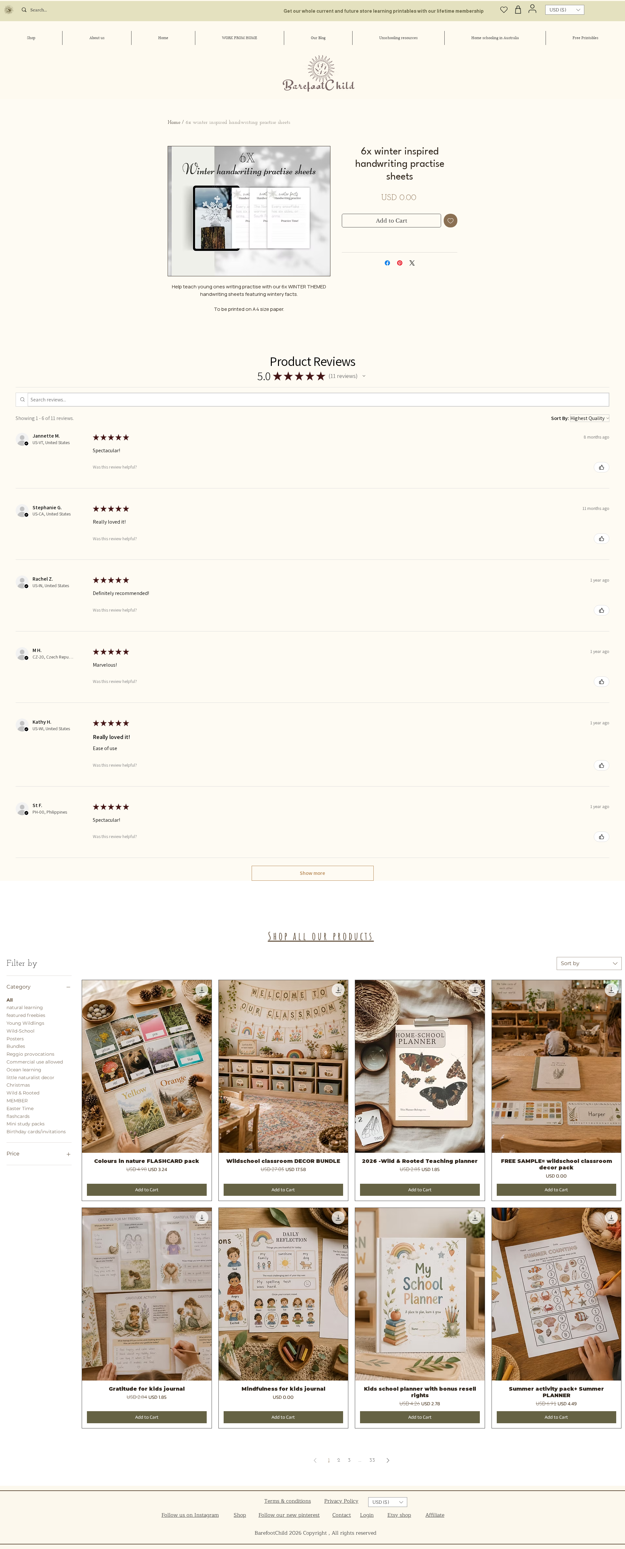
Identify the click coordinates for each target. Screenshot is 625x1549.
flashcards (18, 1116)
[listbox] (564, 10)
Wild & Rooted (23, 1093)
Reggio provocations (30, 1054)
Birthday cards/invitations (36, 1132)
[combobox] (589, 963)
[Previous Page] (315, 1460)
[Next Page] (388, 1460)
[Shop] (518, 9)
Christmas (18, 1085)
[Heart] (504, 10)
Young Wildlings (25, 1023)
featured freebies (26, 1015)
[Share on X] (412, 263)
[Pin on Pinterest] (400, 263)
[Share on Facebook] (387, 263)
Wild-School (21, 1031)
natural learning (25, 1007)
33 (372, 1460)
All (10, 1000)
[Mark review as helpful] (601, 467)
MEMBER (17, 1101)
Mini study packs (26, 1124)
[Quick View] (147, 1066)
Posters (15, 1039)
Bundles (16, 1046)
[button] (564, 10)
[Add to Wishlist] (450, 220)
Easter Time (20, 1108)
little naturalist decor (30, 1077)
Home (174, 122)
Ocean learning (24, 1070)
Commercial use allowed (35, 1062)
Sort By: (560, 418)
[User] (532, 8)
